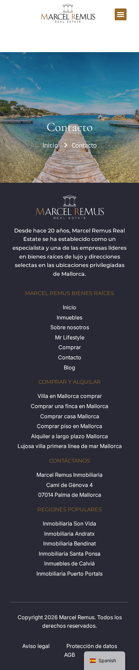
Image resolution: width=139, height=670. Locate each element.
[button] (121, 14)
